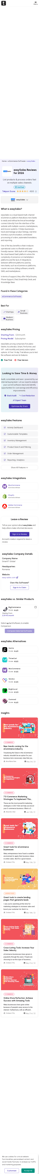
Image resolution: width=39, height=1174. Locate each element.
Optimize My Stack (19, 406)
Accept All (28, 1171)
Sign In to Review (19, 534)
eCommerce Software (16, 161)
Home (4, 161)
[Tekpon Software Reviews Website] (3, 3)
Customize (11, 1171)
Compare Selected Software (19, 631)
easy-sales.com (9, 577)
